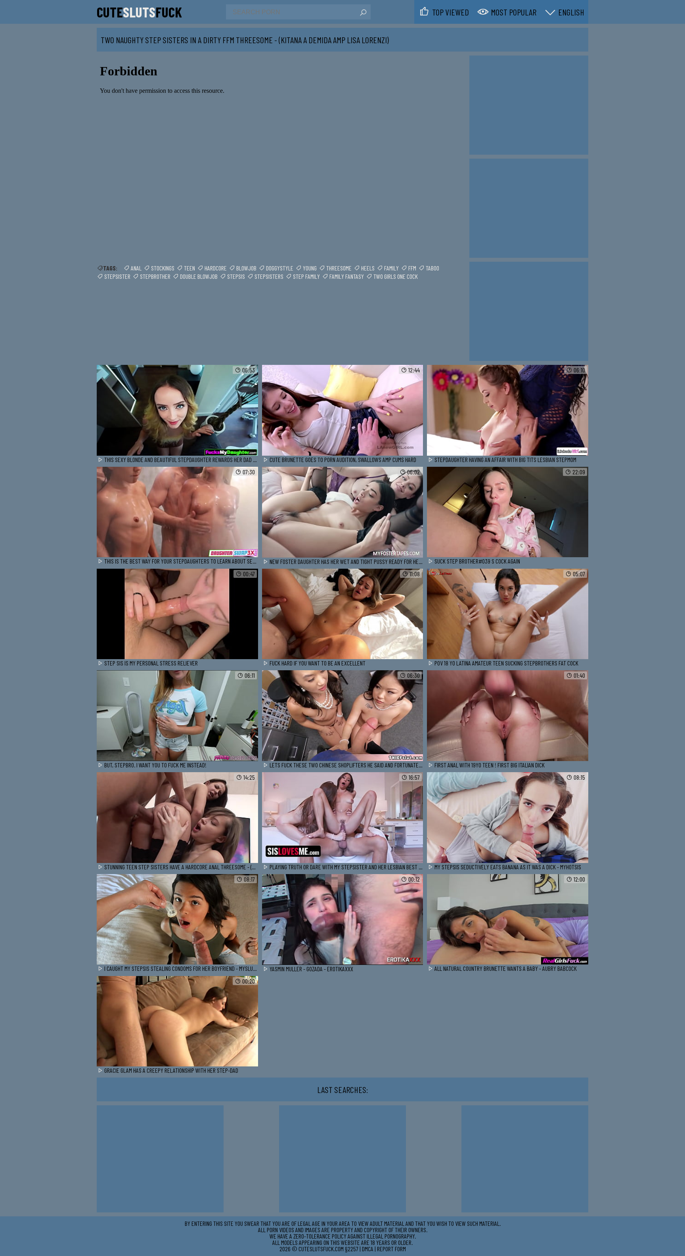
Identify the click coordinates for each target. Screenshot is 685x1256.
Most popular (513, 12)
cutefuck (139, 12)
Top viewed (450, 12)
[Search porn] (363, 13)
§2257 (351, 1248)
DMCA (367, 1248)
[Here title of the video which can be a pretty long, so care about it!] (177, 410)
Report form (391, 1248)
